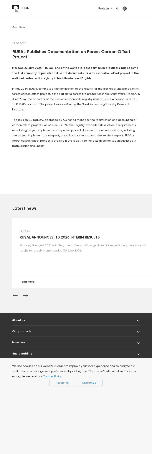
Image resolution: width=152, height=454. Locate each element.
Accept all (62, 382)
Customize (89, 382)
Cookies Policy (52, 376)
